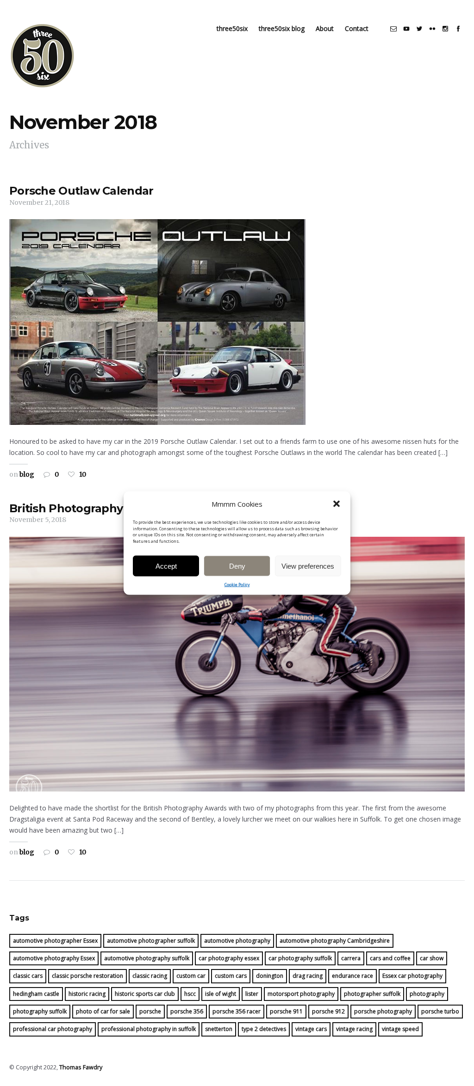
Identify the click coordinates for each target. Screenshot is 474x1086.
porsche (150, 1011)
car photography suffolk (300, 958)
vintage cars (311, 1029)
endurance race (352, 976)
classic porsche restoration (87, 976)
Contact (356, 28)
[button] (336, 504)
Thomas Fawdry (80, 1067)
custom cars (231, 976)
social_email (393, 28)
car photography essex (229, 958)
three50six (232, 28)
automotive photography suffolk (146, 958)
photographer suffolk (372, 994)
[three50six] (42, 55)
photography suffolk (40, 1011)
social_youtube (406, 28)
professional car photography (52, 1029)
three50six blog (282, 28)
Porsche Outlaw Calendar (81, 190)
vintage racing (354, 1029)
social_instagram (445, 28)
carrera (351, 958)
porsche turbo (440, 1011)
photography (427, 994)
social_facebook (458, 28)
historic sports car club (145, 994)
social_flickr (432, 28)
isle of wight (220, 994)
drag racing (308, 976)
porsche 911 (286, 1011)
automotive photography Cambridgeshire (335, 941)
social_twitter (419, 28)
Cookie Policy (237, 585)
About (325, 28)
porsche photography (383, 1011)
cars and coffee (390, 958)
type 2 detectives (264, 1029)
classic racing (149, 976)
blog (26, 474)
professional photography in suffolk (148, 1029)
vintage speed (400, 1029)
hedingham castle (36, 994)
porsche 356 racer (236, 1011)
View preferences (307, 566)
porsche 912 (328, 1011)
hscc (190, 994)
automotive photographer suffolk (151, 941)
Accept (166, 566)
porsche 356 (186, 1011)
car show (431, 958)
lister (251, 994)
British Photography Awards (88, 508)
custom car (191, 976)
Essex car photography (412, 976)
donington (269, 976)
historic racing (87, 994)
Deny (237, 566)
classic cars (28, 976)
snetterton (218, 1029)
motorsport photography (301, 994)
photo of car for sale (103, 1011)
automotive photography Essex (54, 958)
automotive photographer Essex (55, 941)
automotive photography (237, 941)
